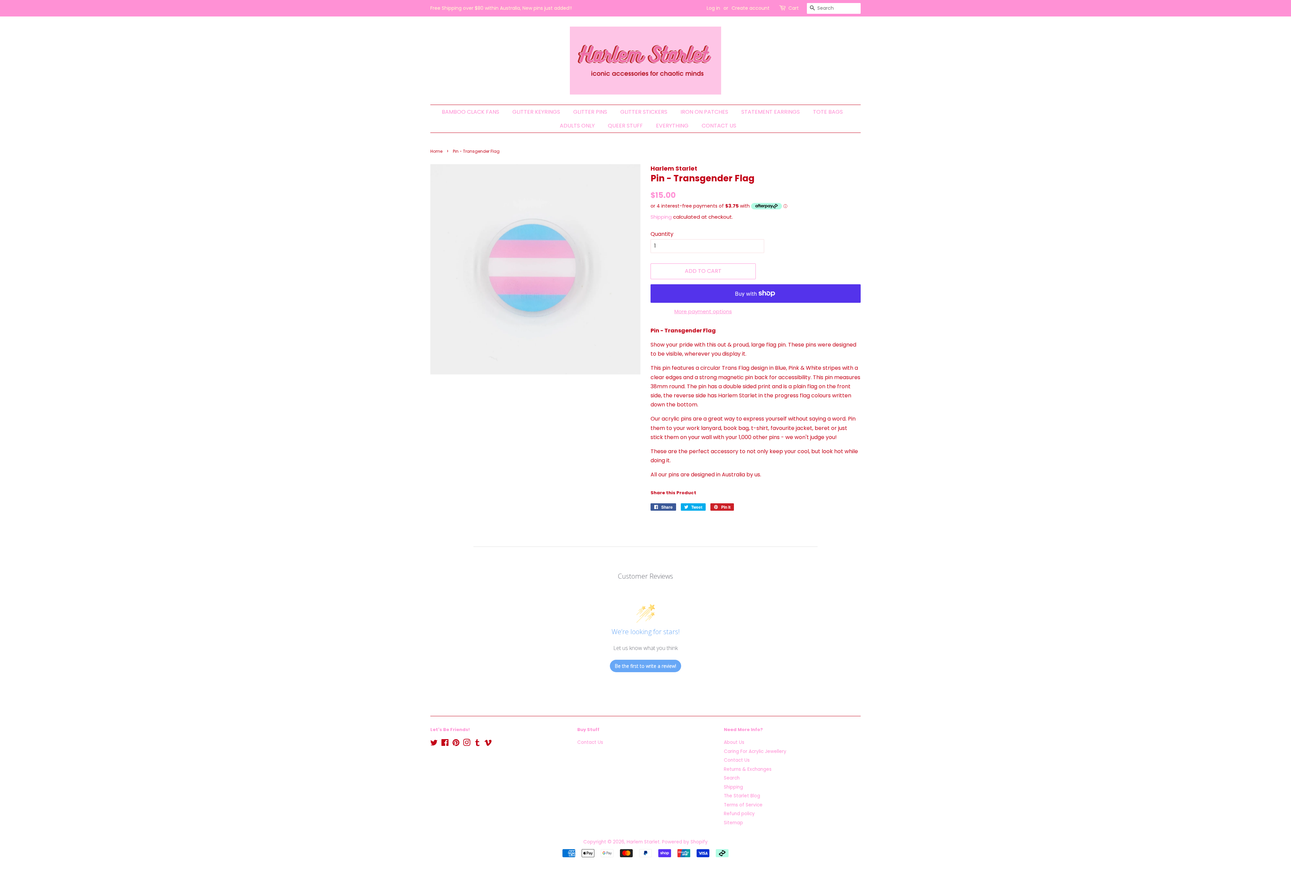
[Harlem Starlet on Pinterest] (456, 744)
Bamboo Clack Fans (470, 112)
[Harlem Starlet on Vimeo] (488, 744)
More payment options (703, 311)
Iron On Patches (704, 112)
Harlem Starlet (643, 842)
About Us (734, 742)
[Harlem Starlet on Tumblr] (477, 744)
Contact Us (719, 126)
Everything (672, 126)
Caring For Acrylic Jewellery (755, 751)
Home (436, 151)
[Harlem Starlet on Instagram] (466, 744)
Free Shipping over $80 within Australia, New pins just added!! (501, 8)
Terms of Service (743, 805)
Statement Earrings (770, 112)
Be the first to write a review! (645, 666)
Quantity (662, 234)
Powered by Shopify (685, 842)
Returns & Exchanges (748, 769)
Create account (751, 8)
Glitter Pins (590, 112)
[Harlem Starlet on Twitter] (434, 744)
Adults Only (577, 126)
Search (732, 778)
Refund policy (739, 813)
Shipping (661, 216)
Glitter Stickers (643, 112)
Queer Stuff (625, 126)
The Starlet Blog (742, 796)
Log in (713, 8)
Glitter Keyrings (536, 112)
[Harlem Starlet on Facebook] (445, 744)
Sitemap (733, 823)
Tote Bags (828, 112)
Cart (793, 8)
